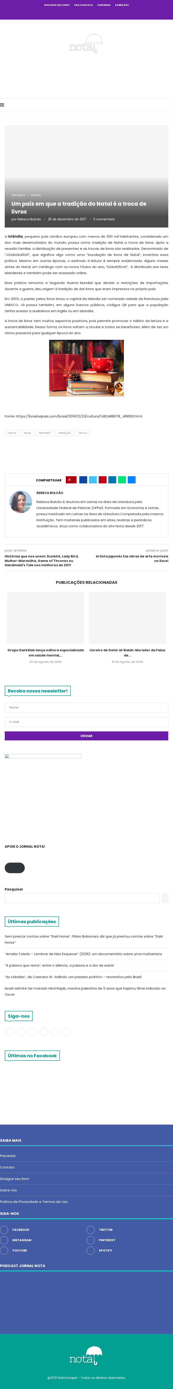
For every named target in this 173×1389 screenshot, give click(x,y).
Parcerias (104, 5)
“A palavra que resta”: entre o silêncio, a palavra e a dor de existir (59, 965)
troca (82, 433)
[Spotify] (99, 13)
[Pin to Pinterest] (103, 479)
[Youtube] (92, 13)
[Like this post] (72, 479)
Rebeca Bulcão (29, 219)
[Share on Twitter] (93, 479)
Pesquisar (14, 889)
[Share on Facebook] (83, 479)
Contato (7, 1167)
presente (45, 433)
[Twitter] (74, 13)
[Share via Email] (132, 479)
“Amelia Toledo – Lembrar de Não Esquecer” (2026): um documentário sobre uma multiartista (84, 954)
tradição (64, 433)
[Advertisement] (86, 74)
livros (12, 433)
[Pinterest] (86, 13)
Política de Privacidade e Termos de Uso (34, 1201)
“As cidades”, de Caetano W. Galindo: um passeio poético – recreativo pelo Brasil (73, 976)
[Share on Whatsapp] (122, 479)
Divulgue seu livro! (57, 5)
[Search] (170, 105)
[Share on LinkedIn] (112, 479)
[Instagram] (80, 13)
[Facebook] (68, 13)
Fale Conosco (83, 5)
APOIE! (15, 868)
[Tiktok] (105, 13)
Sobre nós (122, 5)
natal (27, 433)
